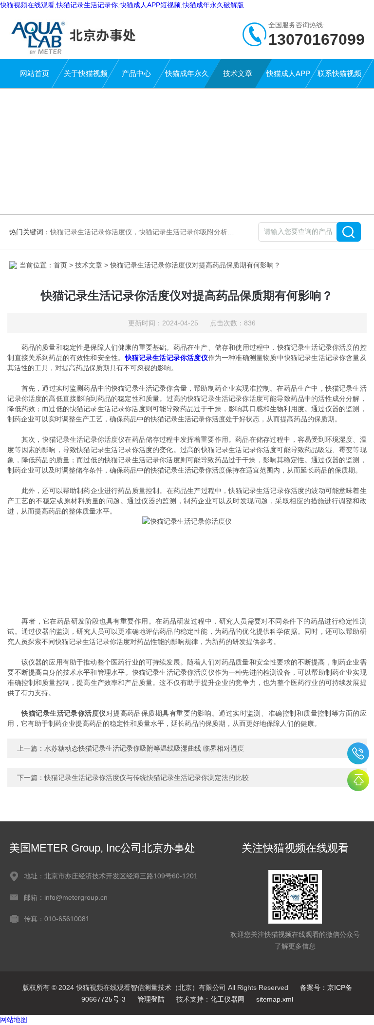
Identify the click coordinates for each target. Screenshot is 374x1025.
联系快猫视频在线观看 (339, 78)
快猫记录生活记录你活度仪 (166, 357)
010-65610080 (358, 753)
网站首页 (34, 73)
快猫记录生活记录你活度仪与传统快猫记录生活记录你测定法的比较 (146, 777)
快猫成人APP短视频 (288, 78)
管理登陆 (151, 999)
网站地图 (13, 1020)
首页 (60, 265)
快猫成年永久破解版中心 (187, 78)
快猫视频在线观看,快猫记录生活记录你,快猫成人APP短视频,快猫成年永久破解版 (122, 5)
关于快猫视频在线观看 (86, 78)
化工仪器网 (227, 999)
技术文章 (237, 73)
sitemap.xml (274, 999)
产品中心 (136, 73)
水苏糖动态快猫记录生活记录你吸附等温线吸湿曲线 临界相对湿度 (144, 748)
